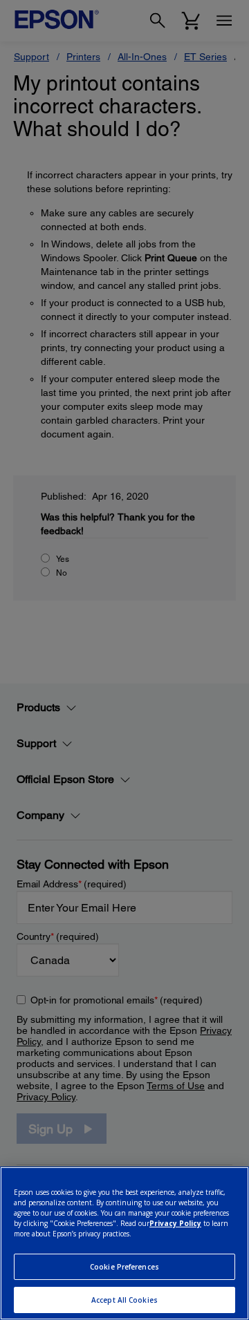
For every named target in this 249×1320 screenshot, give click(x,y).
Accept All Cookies (124, 1300)
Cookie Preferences (124, 1267)
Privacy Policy (175, 1223)
